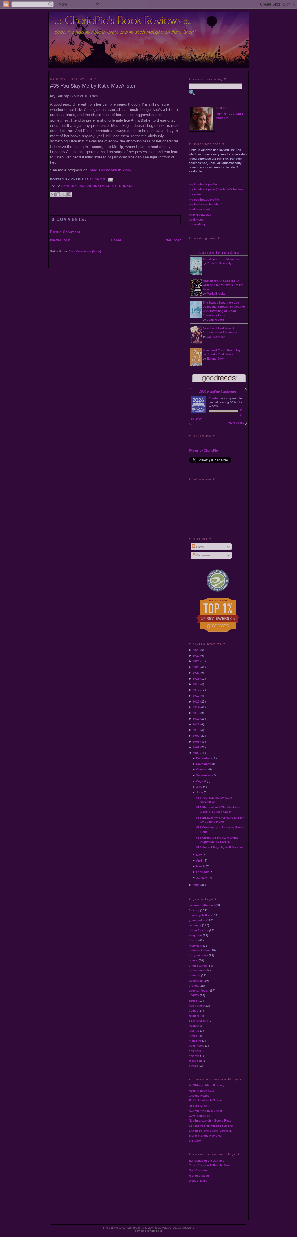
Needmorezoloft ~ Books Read (210, 1120)
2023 (196, 667)
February (202, 871)
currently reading (219, 253)
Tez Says (195, 1140)
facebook (195, 1060)
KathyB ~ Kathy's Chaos (206, 1110)
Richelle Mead (199, 1175)
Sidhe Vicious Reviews (205, 1135)
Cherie (213, 398)
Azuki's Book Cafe (201, 1090)
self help (195, 1050)
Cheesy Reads (199, 1095)
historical (195, 945)
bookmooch (197, 219)
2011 (196, 724)
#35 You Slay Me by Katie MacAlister (92, 86)
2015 (196, 701)
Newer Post (60, 240)
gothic (193, 1000)
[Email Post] (109, 179)
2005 (196, 884)
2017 (196, 689)
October (201, 769)
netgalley (195, 935)
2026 (196, 649)
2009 (196, 735)
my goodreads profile (204, 199)
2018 (196, 684)
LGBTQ (194, 995)
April (199, 860)
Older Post (171, 240)
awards (194, 1055)
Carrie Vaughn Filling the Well (210, 1165)
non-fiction (196, 1005)
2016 (196, 695)
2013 (196, 712)
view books (236, 422)
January (202, 877)
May (199, 854)
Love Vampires (199, 1115)
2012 (196, 718)
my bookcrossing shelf (205, 204)
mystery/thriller (200, 915)
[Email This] (53, 194)
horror (193, 940)
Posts (199, 546)
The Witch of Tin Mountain (221, 259)
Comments (202, 555)
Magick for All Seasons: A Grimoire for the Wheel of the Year (223, 285)
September (203, 775)
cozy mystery (198, 955)
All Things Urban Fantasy (206, 1085)
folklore (194, 1015)
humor (193, 960)
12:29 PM (97, 179)
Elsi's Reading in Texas (205, 1100)
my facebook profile (203, 184)
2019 (196, 678)
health (193, 1025)
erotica (194, 985)
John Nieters (216, 319)
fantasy (69, 185)
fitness (193, 1065)
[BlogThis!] (58, 194)
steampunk (196, 970)
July (199, 786)
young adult (197, 920)
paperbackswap (200, 214)
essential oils (198, 1020)
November (203, 763)
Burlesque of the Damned (206, 1160)
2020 (196, 672)
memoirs (195, 1040)
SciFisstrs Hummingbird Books (211, 1125)
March (200, 866)
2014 (196, 707)
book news (196, 1045)
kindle (193, 1035)
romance (127, 185)
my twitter (196, 194)
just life (194, 1030)
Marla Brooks (216, 293)
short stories (198, 965)
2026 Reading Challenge (218, 391)
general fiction (199, 990)
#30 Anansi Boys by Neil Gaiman (219, 847)
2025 (196, 655)
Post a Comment (65, 232)
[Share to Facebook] (69, 194)
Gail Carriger (216, 336)
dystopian (196, 980)
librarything (197, 224)
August (201, 781)
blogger (156, 1230)
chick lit (194, 975)
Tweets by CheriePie (203, 450)
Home (116, 240)
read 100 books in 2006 (110, 170)
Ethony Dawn (216, 358)
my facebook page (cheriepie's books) (216, 189)
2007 (196, 747)
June (199, 792)
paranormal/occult (98, 185)
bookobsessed (199, 209)
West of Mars (198, 1180)
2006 (196, 752)
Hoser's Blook (199, 1105)
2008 (196, 741)
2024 (196, 661)
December (203, 758)
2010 (196, 730)
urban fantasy (198, 930)
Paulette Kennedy (219, 263)
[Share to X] (64, 194)
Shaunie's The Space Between (210, 1130)
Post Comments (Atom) (85, 251)
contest (194, 1010)
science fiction (199, 950)
